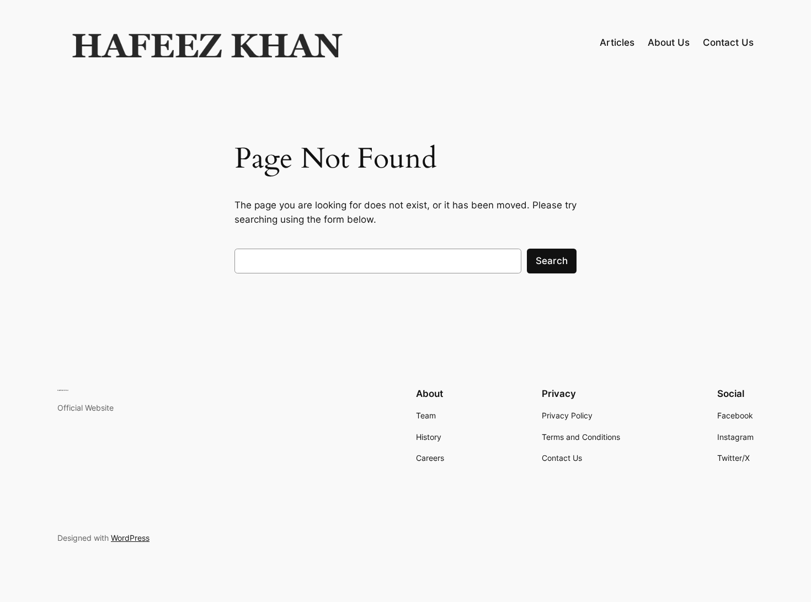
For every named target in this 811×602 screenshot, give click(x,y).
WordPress (130, 537)
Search (552, 260)
